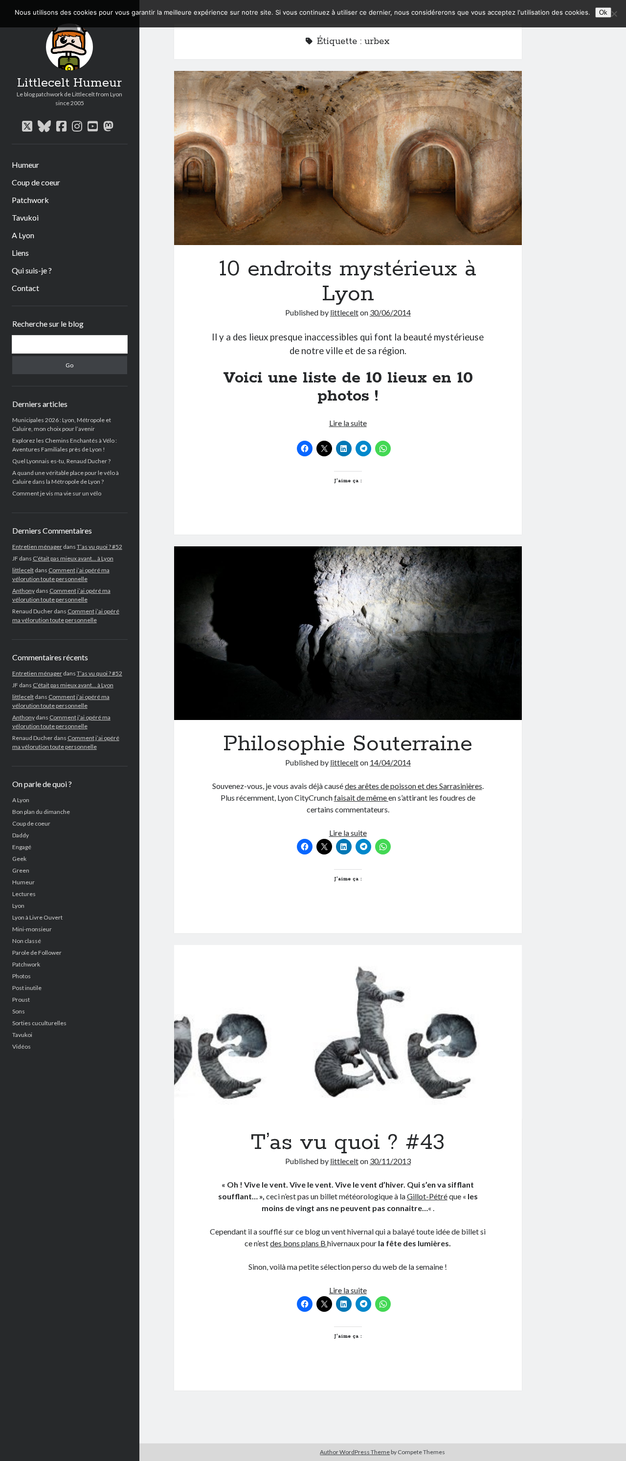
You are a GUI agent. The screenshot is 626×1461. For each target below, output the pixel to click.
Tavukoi (25, 217)
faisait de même (361, 797)
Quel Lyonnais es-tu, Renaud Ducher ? (61, 461)
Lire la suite (348, 422)
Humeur (25, 164)
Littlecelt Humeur (69, 83)
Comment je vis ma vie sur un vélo (56, 493)
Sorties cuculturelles (39, 1023)
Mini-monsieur (32, 929)
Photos (21, 976)
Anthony (23, 590)
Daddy (20, 835)
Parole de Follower (37, 952)
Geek (19, 858)
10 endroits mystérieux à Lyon (348, 158)
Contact (25, 287)
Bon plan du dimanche (41, 811)
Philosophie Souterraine (348, 633)
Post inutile (27, 987)
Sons (18, 1011)
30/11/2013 (390, 1161)
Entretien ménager (37, 546)
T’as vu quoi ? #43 (348, 1032)
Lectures (24, 894)
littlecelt (23, 570)
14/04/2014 (390, 762)
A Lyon (23, 235)
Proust (21, 999)
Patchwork (30, 199)
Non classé (26, 940)
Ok (603, 12)
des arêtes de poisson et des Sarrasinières (413, 785)
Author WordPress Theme (355, 1452)
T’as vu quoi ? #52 (99, 546)
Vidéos (21, 1046)
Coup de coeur (36, 182)
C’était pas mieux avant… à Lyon (73, 558)
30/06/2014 (390, 312)
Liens (20, 252)
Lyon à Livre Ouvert (37, 917)
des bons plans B (298, 1243)
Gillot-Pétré (427, 1196)
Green (20, 870)
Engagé (21, 847)
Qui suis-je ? (32, 270)
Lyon (18, 905)
